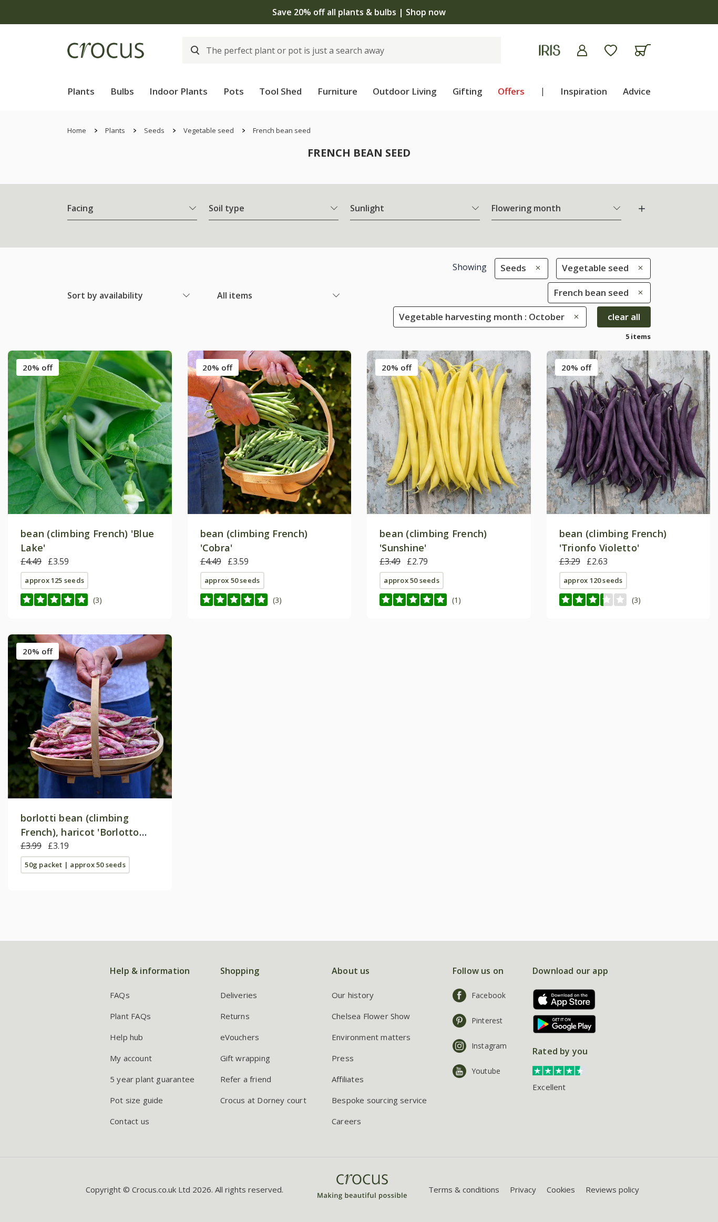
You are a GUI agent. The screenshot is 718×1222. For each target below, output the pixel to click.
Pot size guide (136, 1100)
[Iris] (549, 50)
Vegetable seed (208, 130)
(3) (97, 600)
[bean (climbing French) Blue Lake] (90, 433)
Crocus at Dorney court (263, 1100)
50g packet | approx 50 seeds (75, 864)
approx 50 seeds (232, 580)
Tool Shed (280, 91)
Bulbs (122, 91)
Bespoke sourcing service (379, 1100)
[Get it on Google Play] (560, 1024)
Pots (233, 91)
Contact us (129, 1121)
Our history (353, 995)
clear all (624, 317)
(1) (456, 600)
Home (76, 130)
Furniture (337, 91)
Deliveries (239, 995)
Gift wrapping (245, 1058)
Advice (637, 91)
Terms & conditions (463, 1189)
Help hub (126, 1037)
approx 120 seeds (593, 580)
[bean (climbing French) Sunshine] (449, 433)
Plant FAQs (130, 1016)
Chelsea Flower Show (371, 1016)
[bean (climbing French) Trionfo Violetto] (629, 433)
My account (131, 1058)
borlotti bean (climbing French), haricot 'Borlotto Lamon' (79, 832)
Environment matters (371, 1037)
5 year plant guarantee (152, 1079)
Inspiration (583, 91)
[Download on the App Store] (560, 999)
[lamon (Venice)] (90, 716)
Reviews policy (612, 1189)
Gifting (468, 91)
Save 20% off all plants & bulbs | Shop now (359, 12)
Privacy (523, 1189)
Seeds (154, 130)
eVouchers (240, 1037)
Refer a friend (246, 1079)
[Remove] (535, 268)
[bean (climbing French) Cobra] (270, 433)
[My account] (582, 50)
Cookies (561, 1189)
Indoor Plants (178, 91)
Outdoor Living (405, 91)
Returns (235, 1016)
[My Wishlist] (611, 50)
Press (343, 1058)
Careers (346, 1121)
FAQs (120, 995)
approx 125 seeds (54, 580)
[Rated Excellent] (558, 1070)
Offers (511, 91)
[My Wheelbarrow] (642, 50)
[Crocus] (105, 50)
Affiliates (348, 1079)
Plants (81, 91)
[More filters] (642, 209)
